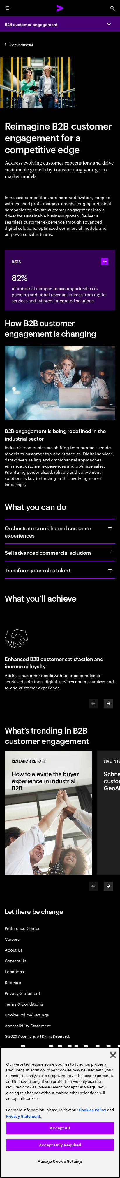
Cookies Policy (92, 1110)
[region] (60, 1112)
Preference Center (22, 928)
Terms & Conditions (24, 1004)
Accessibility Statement (28, 1025)
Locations (14, 971)
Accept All (60, 1128)
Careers (12, 939)
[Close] (113, 1055)
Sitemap (13, 982)
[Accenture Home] (60, 8)
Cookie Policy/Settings (27, 1015)
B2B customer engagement (31, 24)
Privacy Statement (22, 993)
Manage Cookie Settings (60, 1161)
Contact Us (15, 960)
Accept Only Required (60, 1145)
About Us (13, 950)
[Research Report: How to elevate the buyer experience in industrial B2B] (48, 813)
